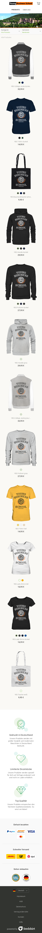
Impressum (21, 896)
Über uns (26, 10)
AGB (21, 901)
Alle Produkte (6, 37)
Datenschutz (21, 907)
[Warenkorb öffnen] (38, 3)
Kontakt (21, 917)
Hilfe (21, 922)
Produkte (16, 10)
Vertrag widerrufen (21, 912)
